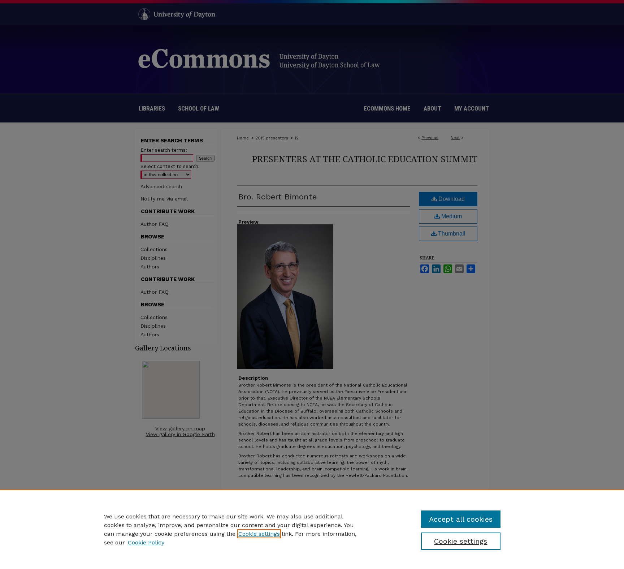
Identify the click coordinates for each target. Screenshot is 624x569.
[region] (312, 529)
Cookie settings (259, 533)
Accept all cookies (461, 519)
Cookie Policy (146, 542)
